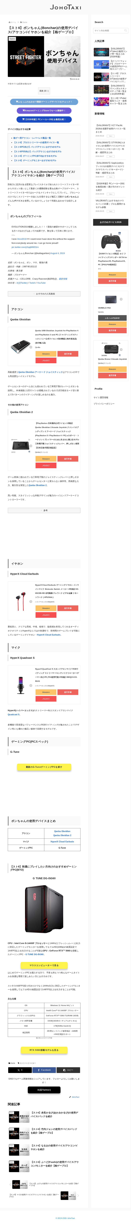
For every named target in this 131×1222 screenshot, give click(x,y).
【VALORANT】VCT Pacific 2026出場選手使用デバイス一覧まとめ (110, 128)
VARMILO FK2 (104, 308)
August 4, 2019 (57, 253)
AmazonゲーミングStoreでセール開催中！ (45, 110)
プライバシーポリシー (104, 404)
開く (46, 91)
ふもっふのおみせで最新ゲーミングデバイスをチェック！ (45, 102)
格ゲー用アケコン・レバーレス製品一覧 (32, 138)
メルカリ (46, 360)
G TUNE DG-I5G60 (34, 954)
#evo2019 (22, 239)
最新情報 (63, 279)
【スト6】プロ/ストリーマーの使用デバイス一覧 (36, 142)
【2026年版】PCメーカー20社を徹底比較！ (45, 119)
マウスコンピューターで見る (44, 965)
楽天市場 (68, 354)
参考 (45, 510)
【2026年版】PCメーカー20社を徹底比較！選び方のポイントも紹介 (110, 186)
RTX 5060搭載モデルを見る (44, 1050)
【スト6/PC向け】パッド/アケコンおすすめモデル (37, 147)
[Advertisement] (44, 539)
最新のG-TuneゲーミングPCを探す (44, 767)
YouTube (41, 283)
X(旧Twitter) (22, 283)
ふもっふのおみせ (112, 318)
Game (13, 1063)
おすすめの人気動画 (45, 294)
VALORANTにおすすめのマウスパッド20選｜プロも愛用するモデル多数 (110, 204)
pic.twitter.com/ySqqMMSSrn (25, 247)
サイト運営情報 (101, 397)
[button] (68, 1070)
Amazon (46, 354)
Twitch (32, 283)
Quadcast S (13, 714)
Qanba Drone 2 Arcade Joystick (112, 359)
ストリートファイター (28, 1063)
